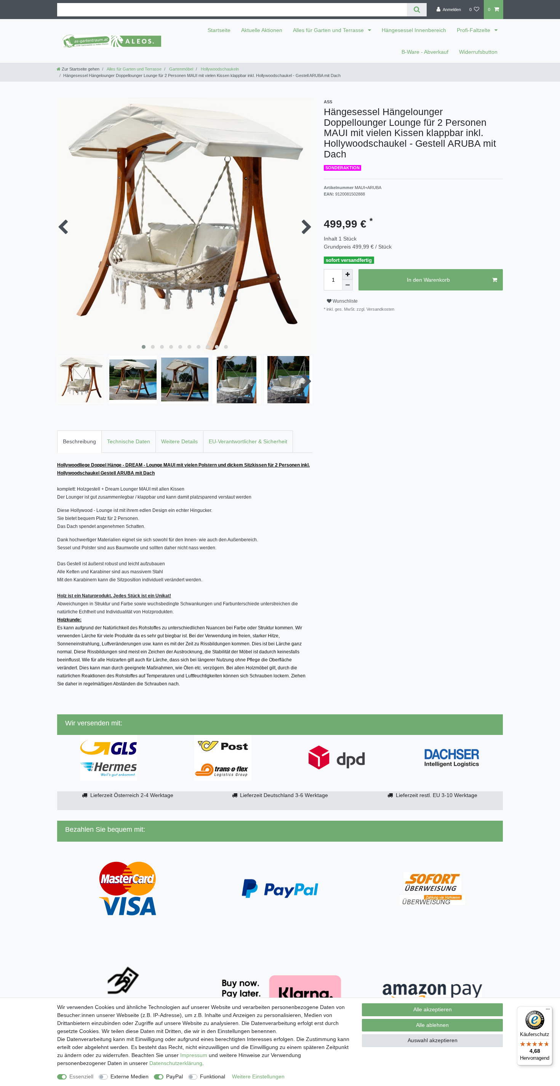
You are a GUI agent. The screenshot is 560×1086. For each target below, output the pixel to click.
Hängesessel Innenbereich (414, 30)
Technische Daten (128, 441)
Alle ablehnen (432, 1025)
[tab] (79, 441)
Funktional (212, 1076)
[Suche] (416, 9)
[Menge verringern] (347, 285)
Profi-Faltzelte (474, 30)
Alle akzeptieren (432, 1009)
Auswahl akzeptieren (433, 1040)
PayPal (174, 1076)
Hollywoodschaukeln (219, 69)
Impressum (193, 1055)
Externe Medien (129, 1076)
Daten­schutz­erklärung (175, 1063)
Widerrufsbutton (478, 52)
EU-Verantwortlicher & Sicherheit (248, 441)
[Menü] (547, 1010)
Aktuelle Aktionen (261, 30)
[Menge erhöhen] (347, 274)
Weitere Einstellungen (258, 1076)
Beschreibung (79, 441)
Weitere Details (179, 441)
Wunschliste (344, 301)
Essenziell (81, 1076)
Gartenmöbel (180, 69)
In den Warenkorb (428, 280)
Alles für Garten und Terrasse (329, 30)
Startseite (219, 30)
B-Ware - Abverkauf (425, 52)
